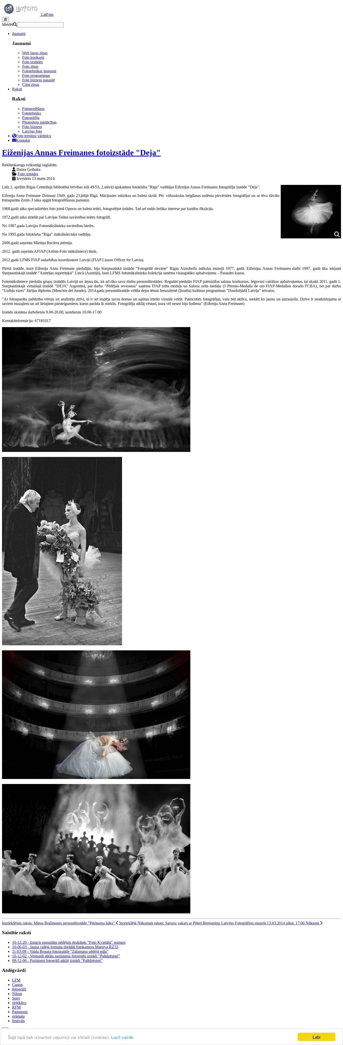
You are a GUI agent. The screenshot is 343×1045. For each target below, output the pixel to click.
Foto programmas (36, 75)
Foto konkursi (33, 57)
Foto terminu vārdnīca (33, 136)
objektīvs (19, 1003)
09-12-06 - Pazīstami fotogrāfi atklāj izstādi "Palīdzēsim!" (57, 960)
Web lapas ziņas (34, 53)
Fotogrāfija (30, 118)
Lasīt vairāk (122, 1037)
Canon (17, 984)
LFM (16, 980)
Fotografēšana (33, 109)
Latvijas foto (32, 131)
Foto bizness (32, 127)
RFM (16, 1007)
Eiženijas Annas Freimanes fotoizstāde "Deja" (81, 152)
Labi (316, 1037)
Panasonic (20, 1012)
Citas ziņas (30, 84)
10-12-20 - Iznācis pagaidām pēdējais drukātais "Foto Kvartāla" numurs (69, 942)
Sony (16, 998)
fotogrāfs (19, 989)
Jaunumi (18, 33)
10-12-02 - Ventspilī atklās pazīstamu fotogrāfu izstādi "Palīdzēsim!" (66, 956)
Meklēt (7, 24)
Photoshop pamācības (39, 122)
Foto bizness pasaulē (38, 80)
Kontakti (23, 140)
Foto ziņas (30, 66)
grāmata (18, 1016)
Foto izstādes (32, 62)
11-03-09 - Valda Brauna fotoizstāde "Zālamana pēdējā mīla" (60, 951)
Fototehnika (31, 113)
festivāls (18, 1021)
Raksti (17, 89)
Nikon (17, 993)
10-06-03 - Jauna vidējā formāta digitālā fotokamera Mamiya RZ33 (65, 947)
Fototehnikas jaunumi (39, 71)
